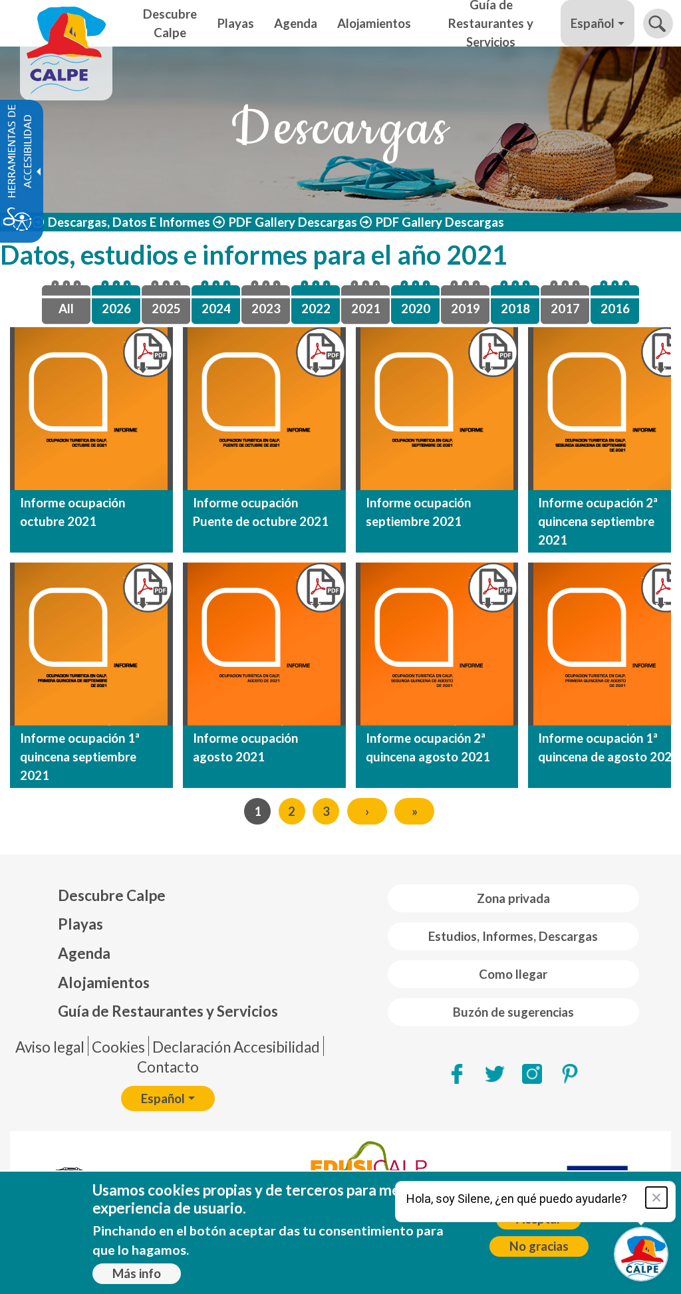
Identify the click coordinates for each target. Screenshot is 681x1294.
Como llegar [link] (513, 974)
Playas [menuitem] (235, 23)
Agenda (84, 953)
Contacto (168, 1067)
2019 (465, 308)
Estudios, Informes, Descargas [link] (513, 936)
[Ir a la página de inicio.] (66, 23)
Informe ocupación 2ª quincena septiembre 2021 (598, 521)
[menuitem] (168, 895)
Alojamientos (104, 982)
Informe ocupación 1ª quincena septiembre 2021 (80, 757)
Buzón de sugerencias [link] (513, 1012)
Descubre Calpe (112, 895)
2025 (166, 308)
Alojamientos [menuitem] (374, 23)
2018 (515, 308)
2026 (116, 308)
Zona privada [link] (513, 898)
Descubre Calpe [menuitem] (170, 23)
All (66, 308)
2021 (365, 308)
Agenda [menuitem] (295, 23)
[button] (658, 24)
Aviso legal (49, 1047)
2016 (615, 308)
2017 (565, 308)
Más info (136, 1273)
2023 (266, 308)
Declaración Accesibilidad (236, 1047)
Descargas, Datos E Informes (129, 222)
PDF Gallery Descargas (293, 222)
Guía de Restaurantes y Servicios (168, 1011)
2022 (316, 308)
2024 (216, 308)
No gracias (539, 1246)
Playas (80, 924)
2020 (415, 308)
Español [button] (592, 23)
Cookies (118, 1047)
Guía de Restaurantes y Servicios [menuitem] (490, 23)
